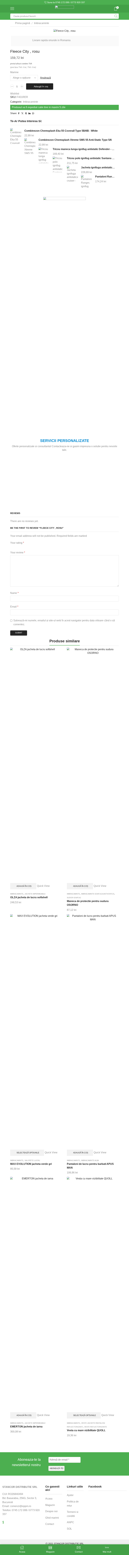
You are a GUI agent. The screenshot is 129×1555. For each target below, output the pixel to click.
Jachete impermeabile (35, 894)
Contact (49, 1524)
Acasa (48, 1498)
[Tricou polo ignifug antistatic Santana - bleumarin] (58, 164)
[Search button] (116, 16)
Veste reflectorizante (95, 1427)
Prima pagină (22, 23)
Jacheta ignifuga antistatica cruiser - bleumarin (98, 167)
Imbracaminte (41, 23)
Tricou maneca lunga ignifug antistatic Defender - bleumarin (84, 149)
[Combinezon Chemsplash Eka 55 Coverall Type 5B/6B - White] (15, 136)
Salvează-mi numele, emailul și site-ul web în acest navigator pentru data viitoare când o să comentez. (64, 622)
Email (14, 606)
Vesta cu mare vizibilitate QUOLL (86, 1430)
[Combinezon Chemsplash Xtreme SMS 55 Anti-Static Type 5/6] (29, 146)
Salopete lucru (32, 1160)
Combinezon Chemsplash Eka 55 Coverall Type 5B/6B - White (61, 130)
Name (14, 593)
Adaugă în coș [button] (24, 886)
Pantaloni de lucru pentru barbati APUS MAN (90, 1166)
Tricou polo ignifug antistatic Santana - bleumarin (91, 158)
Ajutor (70, 1495)
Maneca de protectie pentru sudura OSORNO (88, 903)
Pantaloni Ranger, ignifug (105, 176)
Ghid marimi (52, 1517)
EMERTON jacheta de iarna (26, 1426)
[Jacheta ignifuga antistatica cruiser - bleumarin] (72, 173)
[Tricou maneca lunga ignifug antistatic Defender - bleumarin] (44, 155)
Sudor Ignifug (74, 898)
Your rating (17, 542)
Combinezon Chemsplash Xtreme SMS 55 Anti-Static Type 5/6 (75, 140)
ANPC (70, 1522)
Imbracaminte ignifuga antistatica (97, 894)
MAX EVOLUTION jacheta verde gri (31, 1164)
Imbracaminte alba (90, 1160)
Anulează (45, 77)
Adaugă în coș (41, 86)
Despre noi (51, 1511)
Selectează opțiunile (28, 1153)
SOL (69, 1528)
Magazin (50, 1505)
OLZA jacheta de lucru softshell (29, 897)
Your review (17, 552)
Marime (14, 72)
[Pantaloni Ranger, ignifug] (86, 182)
